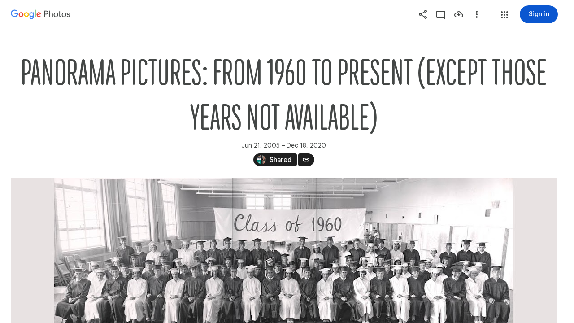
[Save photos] (459, 14)
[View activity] (441, 14)
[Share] (423, 14)
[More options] (477, 14)
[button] (504, 15)
